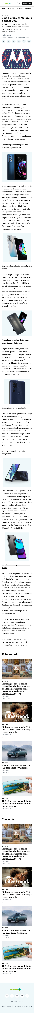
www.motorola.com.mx (16, 639)
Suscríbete (27, 3)
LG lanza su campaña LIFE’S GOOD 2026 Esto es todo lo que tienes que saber (17, 730)
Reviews (11, 8)
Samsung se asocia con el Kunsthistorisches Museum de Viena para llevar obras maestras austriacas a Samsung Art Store (16, 689)
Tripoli (30, 1006)
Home (3, 8)
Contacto (29, 8)
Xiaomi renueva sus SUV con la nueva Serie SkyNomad (16, 766)
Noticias (20, 8)
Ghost (25, 1006)
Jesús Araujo (6, 35)
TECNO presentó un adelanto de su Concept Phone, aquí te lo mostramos (16, 804)
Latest (21, 1001)
